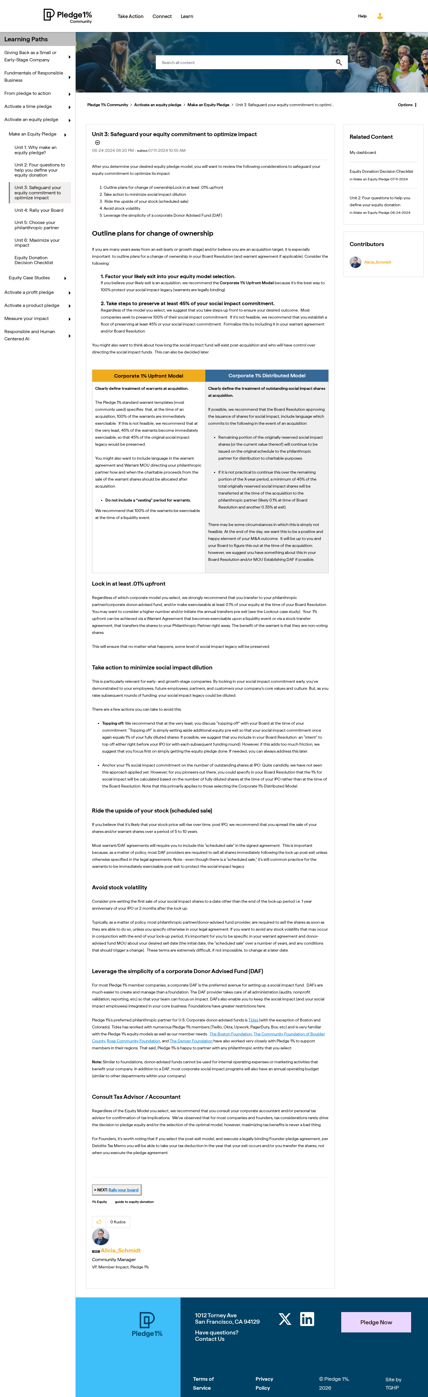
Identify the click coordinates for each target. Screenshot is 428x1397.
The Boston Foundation (231, 1034)
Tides (253, 1020)
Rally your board (124, 1190)
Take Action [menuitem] (131, 16)
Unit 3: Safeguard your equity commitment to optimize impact (38, 192)
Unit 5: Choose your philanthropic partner (37, 225)
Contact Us (209, 1338)
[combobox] (252, 62)
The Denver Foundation (191, 1041)
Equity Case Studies (29, 277)
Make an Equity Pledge (208, 104)
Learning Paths (26, 39)
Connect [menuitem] (162, 16)
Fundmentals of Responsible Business (33, 76)
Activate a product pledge (31, 305)
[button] (99, 1222)
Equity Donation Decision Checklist (34, 260)
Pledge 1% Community (68, 16)
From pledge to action (27, 93)
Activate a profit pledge (29, 292)
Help (362, 16)
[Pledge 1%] (147, 1354)
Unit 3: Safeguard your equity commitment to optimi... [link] (285, 104)
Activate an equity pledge (157, 104)
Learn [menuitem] (187, 16)
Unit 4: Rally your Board (39, 210)
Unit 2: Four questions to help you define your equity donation (40, 170)
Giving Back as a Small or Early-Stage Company (30, 56)
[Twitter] (285, 1320)
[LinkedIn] (307, 1320)
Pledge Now (376, 1322)
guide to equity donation (134, 1202)
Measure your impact (26, 318)
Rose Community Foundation (133, 1041)
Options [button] (405, 104)
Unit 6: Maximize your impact (37, 242)
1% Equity (99, 1202)
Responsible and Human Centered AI (29, 335)
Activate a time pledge (28, 106)
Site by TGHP (393, 1383)
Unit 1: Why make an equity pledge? (35, 150)
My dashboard (363, 152)
